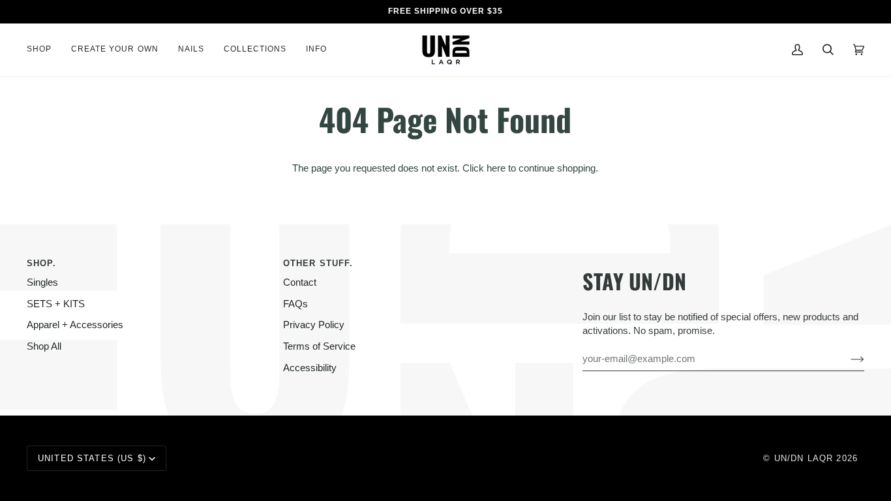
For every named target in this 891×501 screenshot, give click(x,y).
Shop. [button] (41, 263)
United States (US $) (92, 458)
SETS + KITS (56, 304)
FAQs (295, 304)
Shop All (44, 346)
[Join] (847, 358)
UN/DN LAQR (803, 458)
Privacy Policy (313, 325)
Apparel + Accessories (75, 325)
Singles (42, 282)
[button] (44, 49)
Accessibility (310, 368)
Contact (299, 282)
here (496, 168)
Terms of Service (319, 346)
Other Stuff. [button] (318, 263)
